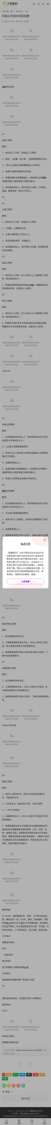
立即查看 (25, 581)
